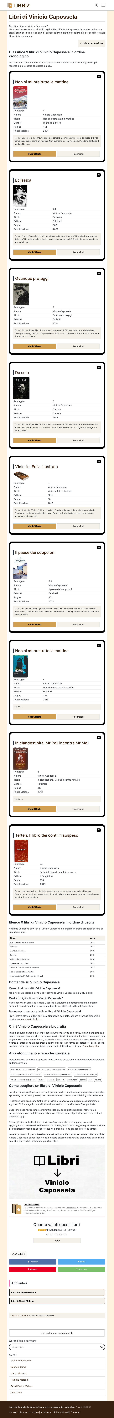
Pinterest (33, 1269)
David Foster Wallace (22, 1386)
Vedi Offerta (34, 154)
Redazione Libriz (31, 1205)
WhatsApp (82, 1269)
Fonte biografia (91, 1046)
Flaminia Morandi (20, 1379)
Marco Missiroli (19, 1373)
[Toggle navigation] (103, 5)
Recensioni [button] (78, 154)
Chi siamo (13, 1412)
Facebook (33, 1262)
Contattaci (75, 1412)
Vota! (57, 1240)
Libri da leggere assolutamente (57, 1333)
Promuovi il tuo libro (29, 1412)
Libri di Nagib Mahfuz (22, 1301)
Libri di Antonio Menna (23, 1292)
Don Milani (16, 1392)
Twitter (82, 1262)
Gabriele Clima (18, 1367)
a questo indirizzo (32, 1019)
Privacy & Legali (61, 1412)
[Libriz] (19, 5)
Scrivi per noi (46, 1412)
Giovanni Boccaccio (21, 1360)
